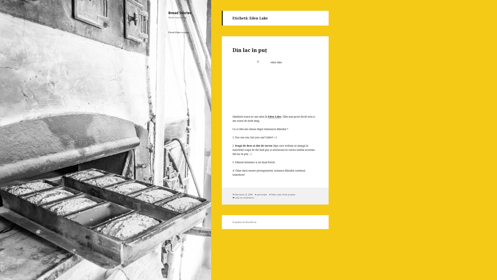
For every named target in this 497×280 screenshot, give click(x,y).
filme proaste (288, 194)
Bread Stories (179, 12)
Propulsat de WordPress (244, 222)
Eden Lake (274, 116)
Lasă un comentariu (244, 197)
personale (262, 194)
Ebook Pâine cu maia (178, 32)
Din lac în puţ (249, 50)
